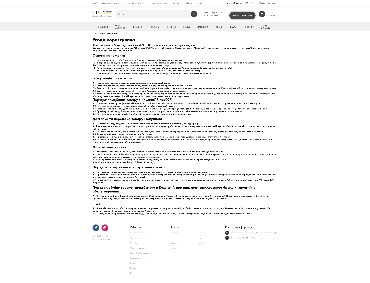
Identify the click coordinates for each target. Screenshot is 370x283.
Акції (94, 3)
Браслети (174, 243)
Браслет (171, 27)
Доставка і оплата (110, 3)
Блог (200, 3)
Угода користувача (158, 3)
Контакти (176, 3)
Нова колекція (120, 27)
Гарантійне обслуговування (141, 253)
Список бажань (234, 3)
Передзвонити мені (242, 15)
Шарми (234, 27)
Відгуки (189, 3)
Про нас (133, 243)
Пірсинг (249, 27)
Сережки (155, 27)
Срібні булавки (265, 27)
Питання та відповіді (138, 233)
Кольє (186, 27)
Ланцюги (202, 27)
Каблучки (138, 27)
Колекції (103, 27)
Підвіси (219, 27)
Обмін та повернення (134, 3)
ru (251, 2)
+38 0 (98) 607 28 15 (214, 12)
